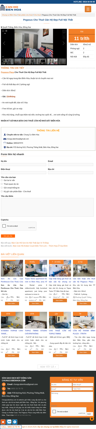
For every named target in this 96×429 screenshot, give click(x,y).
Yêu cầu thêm (7, 196)
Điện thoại (5, 169)
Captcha (4, 220)
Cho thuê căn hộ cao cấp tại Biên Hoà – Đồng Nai (11, 7)
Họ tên (4, 161)
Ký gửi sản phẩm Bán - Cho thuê (17, 191)
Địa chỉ (51, 169)
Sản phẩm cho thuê (25, 15)
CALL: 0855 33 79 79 (10, 427)
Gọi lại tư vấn (9, 180)
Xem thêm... (12, 303)
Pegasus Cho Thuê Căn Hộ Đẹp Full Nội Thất (48, 20)
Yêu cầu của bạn (8, 177)
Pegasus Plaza (7, 72)
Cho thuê (37, 15)
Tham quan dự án (11, 184)
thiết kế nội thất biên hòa (22, 415)
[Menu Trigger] (88, 9)
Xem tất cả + (48, 367)
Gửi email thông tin (12, 188)
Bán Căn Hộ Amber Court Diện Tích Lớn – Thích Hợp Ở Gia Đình (40, 246)
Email (50, 161)
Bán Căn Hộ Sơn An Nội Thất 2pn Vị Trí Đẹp (30, 243)
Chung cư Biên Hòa (9, 15)
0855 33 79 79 (17, 389)
